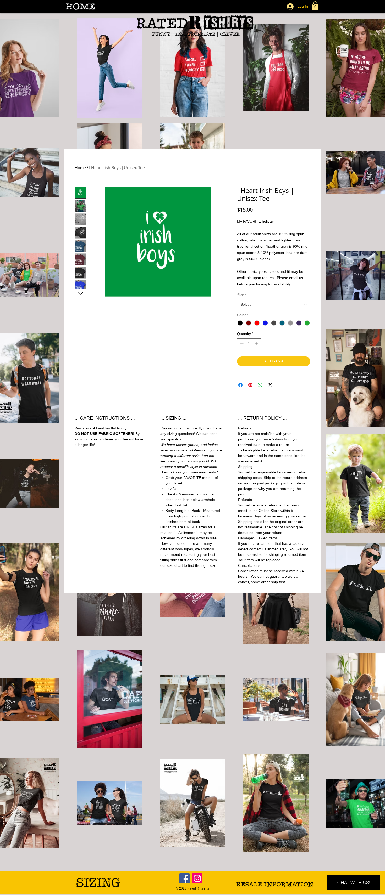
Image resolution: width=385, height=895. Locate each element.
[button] (315, 5)
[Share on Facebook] (240, 385)
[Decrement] (241, 343)
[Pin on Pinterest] (250, 385)
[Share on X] (270, 385)
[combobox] (273, 305)
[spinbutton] (249, 343)
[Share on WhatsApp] (260, 385)
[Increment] (257, 343)
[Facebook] (184, 878)
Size (241, 295)
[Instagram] (197, 878)
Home (80, 168)
